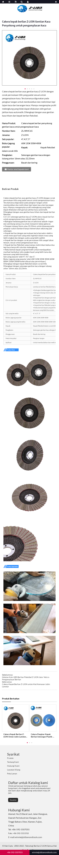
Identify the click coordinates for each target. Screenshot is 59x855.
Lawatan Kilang (13, 770)
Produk (10, 758)
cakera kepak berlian (45, 217)
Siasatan (13, 800)
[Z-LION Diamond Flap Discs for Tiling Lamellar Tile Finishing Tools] (15, 718)
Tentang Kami (13, 762)
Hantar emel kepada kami (18, 169)
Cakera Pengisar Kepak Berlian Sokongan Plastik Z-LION (43, 735)
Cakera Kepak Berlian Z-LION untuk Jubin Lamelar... (15, 735)
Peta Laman (12, 773)
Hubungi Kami (13, 766)
